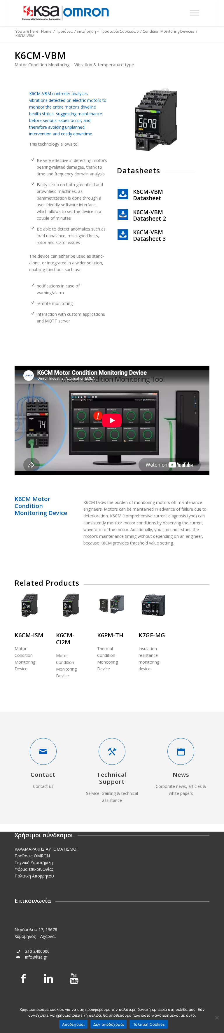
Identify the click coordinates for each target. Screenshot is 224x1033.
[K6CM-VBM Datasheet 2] (123, 214)
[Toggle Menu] (194, 12)
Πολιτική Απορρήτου (34, 876)
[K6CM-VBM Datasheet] (123, 194)
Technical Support (112, 778)
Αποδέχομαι (73, 1024)
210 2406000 (37, 951)
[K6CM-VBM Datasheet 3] (123, 234)
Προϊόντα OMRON (32, 855)
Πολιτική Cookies (148, 1024)
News (181, 775)
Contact (43, 775)
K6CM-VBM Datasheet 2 (149, 215)
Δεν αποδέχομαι (108, 1024)
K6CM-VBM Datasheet (148, 195)
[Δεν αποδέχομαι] (217, 1017)
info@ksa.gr (36, 957)
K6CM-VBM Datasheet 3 (149, 235)
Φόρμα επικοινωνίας (34, 869)
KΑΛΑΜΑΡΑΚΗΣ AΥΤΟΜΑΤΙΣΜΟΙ (46, 849)
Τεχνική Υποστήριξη (34, 862)
